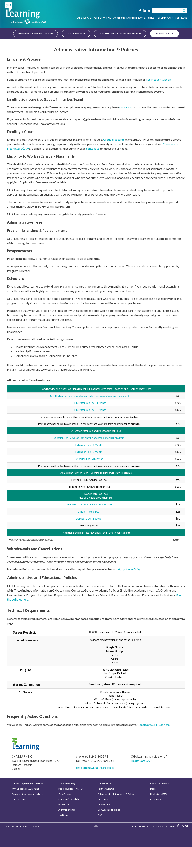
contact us (126, 107)
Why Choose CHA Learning (25, 788)
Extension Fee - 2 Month (88, 451)
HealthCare (141, 760)
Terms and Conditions (141, 826)
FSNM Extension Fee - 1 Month (89, 402)
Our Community (76, 33)
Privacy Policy (158, 826)
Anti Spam (170, 826)
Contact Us (181, 17)
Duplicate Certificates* (89, 518)
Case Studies (64, 794)
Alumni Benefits (66, 809)
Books (153, 788)
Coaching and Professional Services (120, 33)
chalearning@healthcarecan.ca (95, 767)
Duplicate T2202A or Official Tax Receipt (89, 504)
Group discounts (113, 139)
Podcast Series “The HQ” (70, 788)
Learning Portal (164, 33)
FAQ (100, 815)
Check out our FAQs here (153, 724)
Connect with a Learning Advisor (28, 794)
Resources (63, 804)
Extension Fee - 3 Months (89, 458)
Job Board (63, 815)
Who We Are (84, 17)
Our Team (103, 799)
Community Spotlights (69, 799)
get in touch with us (158, 79)
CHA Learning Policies (109, 809)
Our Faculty (104, 804)
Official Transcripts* (89, 511)
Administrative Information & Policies (133, 17)
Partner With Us (102, 17)
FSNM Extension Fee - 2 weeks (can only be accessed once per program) (89, 395)
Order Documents (159, 783)
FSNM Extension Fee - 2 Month (89, 409)
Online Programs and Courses (35, 33)
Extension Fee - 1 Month (88, 444)
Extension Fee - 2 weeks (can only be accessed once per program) (89, 437)
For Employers (164, 17)
